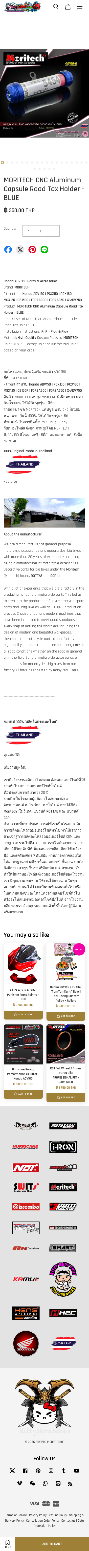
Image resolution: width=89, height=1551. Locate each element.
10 (46, 162)
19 (34, 168)
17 (81, 162)
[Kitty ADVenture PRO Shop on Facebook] (25, 1473)
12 (56, 162)
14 (66, 162)
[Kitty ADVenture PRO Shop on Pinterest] (38, 1473)
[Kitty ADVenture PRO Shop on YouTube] (76, 1473)
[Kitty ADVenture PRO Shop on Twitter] (12, 1473)
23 (54, 168)
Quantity (10, 228)
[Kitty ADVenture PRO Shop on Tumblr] (63, 1473)
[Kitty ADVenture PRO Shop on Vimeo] (19, 1486)
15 (71, 162)
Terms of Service (16, 1515)
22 (49, 168)
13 (61, 162)
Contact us (68, 1521)
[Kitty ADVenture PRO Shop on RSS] (70, 1485)
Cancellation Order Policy (42, 1521)
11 (51, 162)
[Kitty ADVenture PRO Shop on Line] (58, 1486)
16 (76, 162)
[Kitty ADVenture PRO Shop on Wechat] (32, 1486)
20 (39, 168)
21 (44, 168)
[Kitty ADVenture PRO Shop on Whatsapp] (45, 1486)
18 (86, 162)
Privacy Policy (38, 1515)
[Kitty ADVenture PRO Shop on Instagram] (50, 1473)
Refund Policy (58, 1515)
